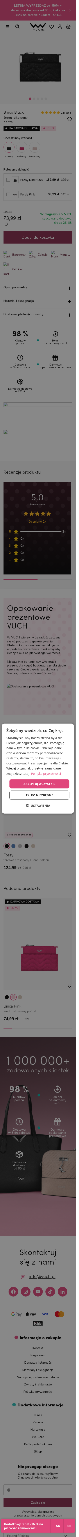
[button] (37, 805)
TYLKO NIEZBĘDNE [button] (39, 795)
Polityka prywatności (46, 773)
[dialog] (38, 768)
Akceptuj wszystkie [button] (39, 784)
